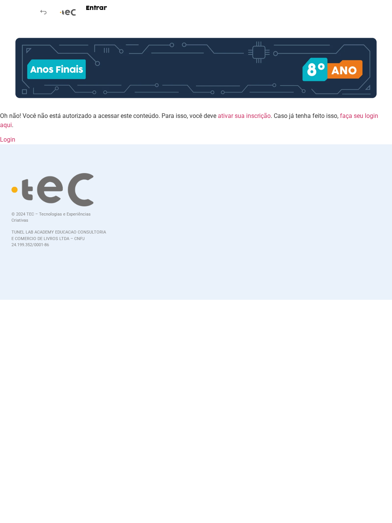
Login (7, 139)
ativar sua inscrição (244, 115)
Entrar (96, 8)
